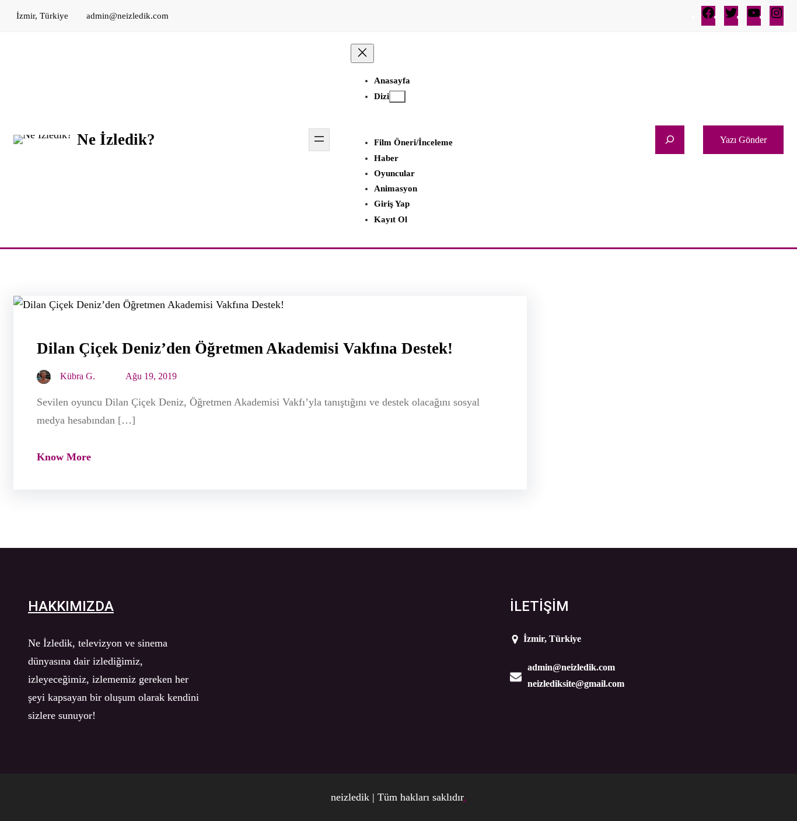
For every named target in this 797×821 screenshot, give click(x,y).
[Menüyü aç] (319, 139)
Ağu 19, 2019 (151, 376)
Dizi (381, 96)
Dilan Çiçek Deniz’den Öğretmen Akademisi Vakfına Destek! (245, 348)
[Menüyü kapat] (362, 53)
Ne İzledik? (116, 139)
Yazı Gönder (743, 140)
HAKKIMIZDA (71, 606)
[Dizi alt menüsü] (397, 96)
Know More (64, 457)
